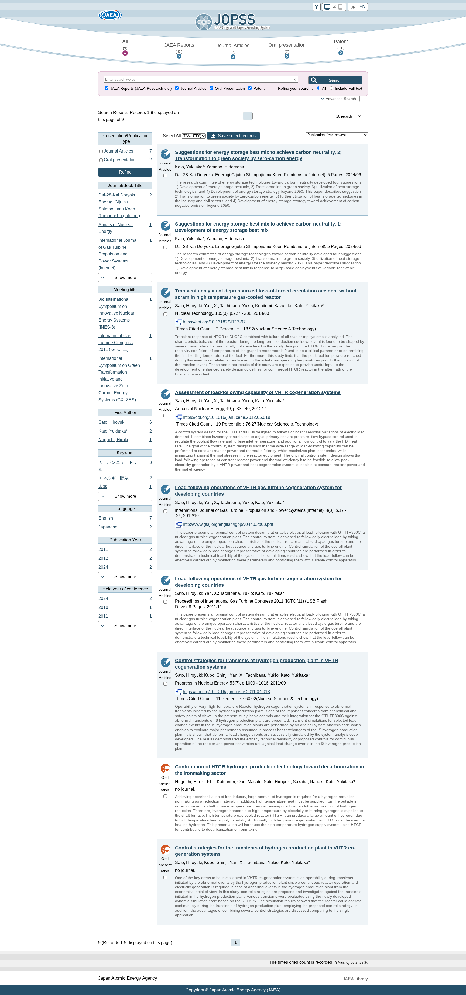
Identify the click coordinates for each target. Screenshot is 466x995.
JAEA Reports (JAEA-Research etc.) (141, 89)
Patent (341, 44)
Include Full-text (348, 89)
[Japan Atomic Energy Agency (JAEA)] (110, 17)
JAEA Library (355, 979)
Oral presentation (287, 48)
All (125, 44)
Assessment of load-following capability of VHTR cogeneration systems (258, 392)
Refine (125, 172)
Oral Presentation (230, 89)
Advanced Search (341, 99)
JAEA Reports (179, 48)
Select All (172, 135)
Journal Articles (233, 48)
